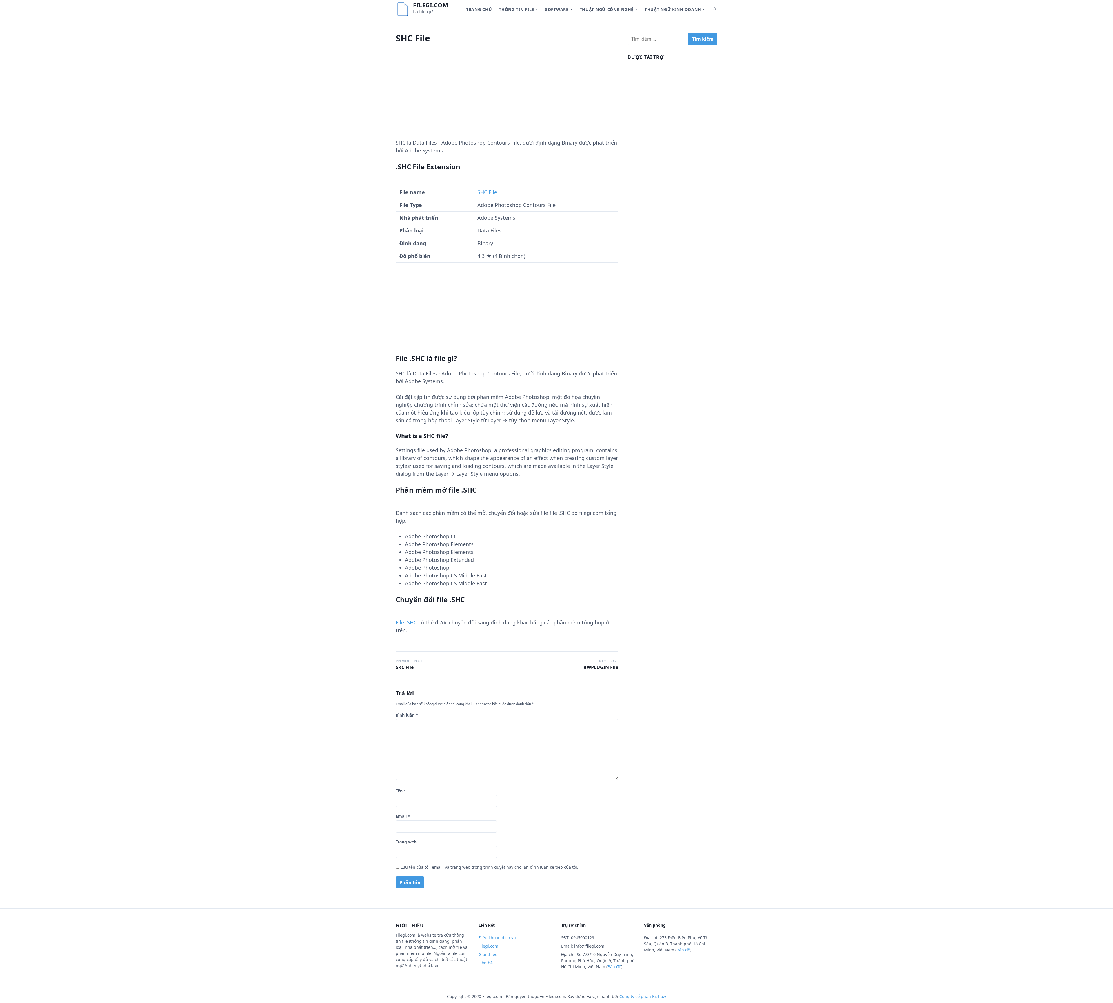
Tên (401, 790)
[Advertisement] (507, 98)
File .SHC (406, 622)
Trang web (406, 841)
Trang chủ (479, 9)
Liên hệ (486, 963)
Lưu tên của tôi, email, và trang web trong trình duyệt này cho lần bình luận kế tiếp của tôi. (489, 867)
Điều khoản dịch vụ (497, 937)
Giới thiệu (488, 954)
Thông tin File (516, 9)
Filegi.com (430, 5)
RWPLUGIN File (600, 667)
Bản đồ (614, 966)
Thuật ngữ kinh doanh (673, 9)
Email (403, 816)
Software (557, 9)
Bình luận (407, 715)
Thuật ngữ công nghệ (607, 9)
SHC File (487, 192)
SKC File (405, 667)
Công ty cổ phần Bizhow (642, 996)
